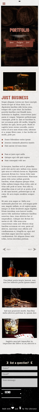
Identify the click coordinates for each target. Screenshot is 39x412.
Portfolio (20, 42)
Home (12, 42)
